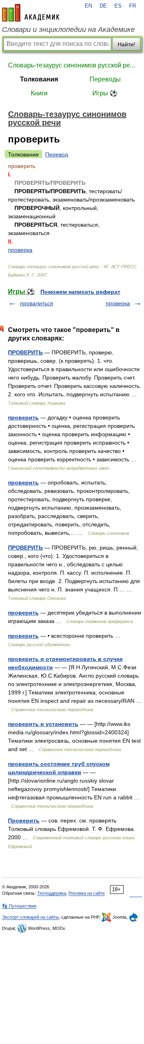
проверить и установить (43, 724)
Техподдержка (51, 893)
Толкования (39, 79)
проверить (23, 417)
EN (88, 6)
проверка (20, 250)
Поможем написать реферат (80, 292)
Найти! (126, 44)
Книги (39, 93)
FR (132, 6)
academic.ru (31, 13)
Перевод (56, 154)
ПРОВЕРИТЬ (25, 352)
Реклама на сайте (86, 893)
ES (118, 6)
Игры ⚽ (105, 93)
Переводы (105, 79)
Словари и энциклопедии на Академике (68, 30)
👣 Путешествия (19, 906)
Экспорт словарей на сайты (30, 917)
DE (103, 6)
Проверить (24, 820)
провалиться (36, 303)
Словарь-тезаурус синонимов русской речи (72, 65)
